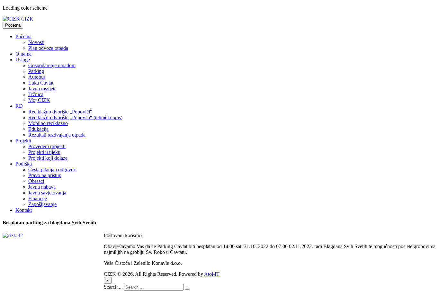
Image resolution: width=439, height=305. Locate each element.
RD (19, 106)
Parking (36, 71)
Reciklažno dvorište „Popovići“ (60, 111)
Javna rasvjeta (42, 88)
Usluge (22, 59)
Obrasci (36, 181)
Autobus (37, 77)
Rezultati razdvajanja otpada (56, 135)
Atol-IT (212, 274)
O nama (23, 54)
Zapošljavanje (42, 204)
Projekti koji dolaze (47, 158)
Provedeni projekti (47, 146)
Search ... (113, 287)
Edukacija (38, 129)
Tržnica (35, 94)
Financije (37, 198)
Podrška (23, 163)
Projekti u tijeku (44, 152)
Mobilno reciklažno (48, 123)
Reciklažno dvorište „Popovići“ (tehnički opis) (75, 117)
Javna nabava (42, 187)
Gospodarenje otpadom (52, 65)
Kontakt (23, 210)
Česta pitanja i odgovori (52, 169)
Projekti (23, 140)
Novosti (36, 42)
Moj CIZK (39, 100)
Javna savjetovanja (47, 192)
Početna (13, 25)
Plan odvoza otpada (48, 48)
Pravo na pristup (44, 175)
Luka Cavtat (40, 82)
